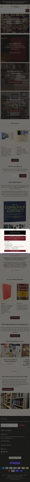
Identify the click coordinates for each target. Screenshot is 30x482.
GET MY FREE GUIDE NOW (15, 250)
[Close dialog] (29, 229)
